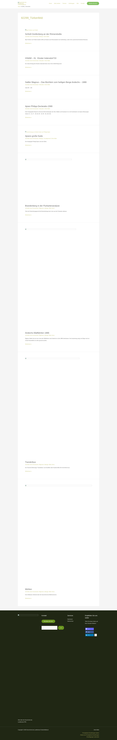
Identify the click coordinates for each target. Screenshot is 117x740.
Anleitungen (71, 3)
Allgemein (41, 208)
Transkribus (30, 462)
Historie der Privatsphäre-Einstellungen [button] (89, 735)
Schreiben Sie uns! (48, 621)
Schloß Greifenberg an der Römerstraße (43, 34)
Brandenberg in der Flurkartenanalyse (42, 206)
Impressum (70, 619)
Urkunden (41, 60)
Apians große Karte (34, 136)
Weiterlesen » (28, 43)
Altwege (41, 36)
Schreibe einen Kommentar (31, 36)
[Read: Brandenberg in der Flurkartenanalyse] (48, 180)
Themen (64, 3)
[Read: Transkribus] (52, 408)
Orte (78, 3)
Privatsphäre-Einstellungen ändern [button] (90, 733)
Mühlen (28, 589)
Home (50, 3)
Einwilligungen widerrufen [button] (93, 736)
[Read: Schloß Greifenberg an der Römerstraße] (31, 30)
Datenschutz (70, 621)
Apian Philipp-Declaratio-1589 (38, 106)
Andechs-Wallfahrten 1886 (37, 333)
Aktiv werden (57, 3)
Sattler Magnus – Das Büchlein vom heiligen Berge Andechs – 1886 (56, 82)
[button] (46, 3)
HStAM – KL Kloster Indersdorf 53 (40, 58)
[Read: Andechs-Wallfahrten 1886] (50, 279)
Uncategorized (47, 138)
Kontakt (82, 3)
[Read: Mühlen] (58, 535)
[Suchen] (61, 628)
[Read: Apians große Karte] (37, 132)
